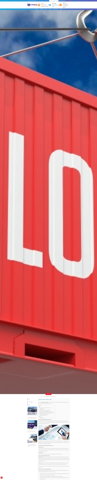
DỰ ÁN (50, 9)
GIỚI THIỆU (41, 9)
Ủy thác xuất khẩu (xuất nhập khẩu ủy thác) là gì (45, 407)
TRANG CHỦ (36, 9)
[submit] (58, 0)
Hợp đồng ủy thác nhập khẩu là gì (48, 445)
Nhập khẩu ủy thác (42, 408)
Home (41, 396)
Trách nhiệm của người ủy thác (43, 415)
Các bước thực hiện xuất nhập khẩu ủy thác (45, 413)
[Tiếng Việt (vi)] (67, 0)
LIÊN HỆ (61, 9)
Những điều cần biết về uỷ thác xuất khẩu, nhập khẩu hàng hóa (46, 412)
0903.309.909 (63, 0)
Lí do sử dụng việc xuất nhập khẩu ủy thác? (44, 410)
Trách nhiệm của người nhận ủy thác (44, 414)
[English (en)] (69, 0)
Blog (29, 399)
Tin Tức (44, 396)
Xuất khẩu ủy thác (42, 409)
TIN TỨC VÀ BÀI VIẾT (55, 9)
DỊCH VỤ (46, 9)
